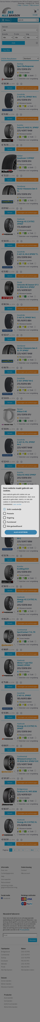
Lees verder (17, 504)
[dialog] (20, 511)
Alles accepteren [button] (21, 532)
